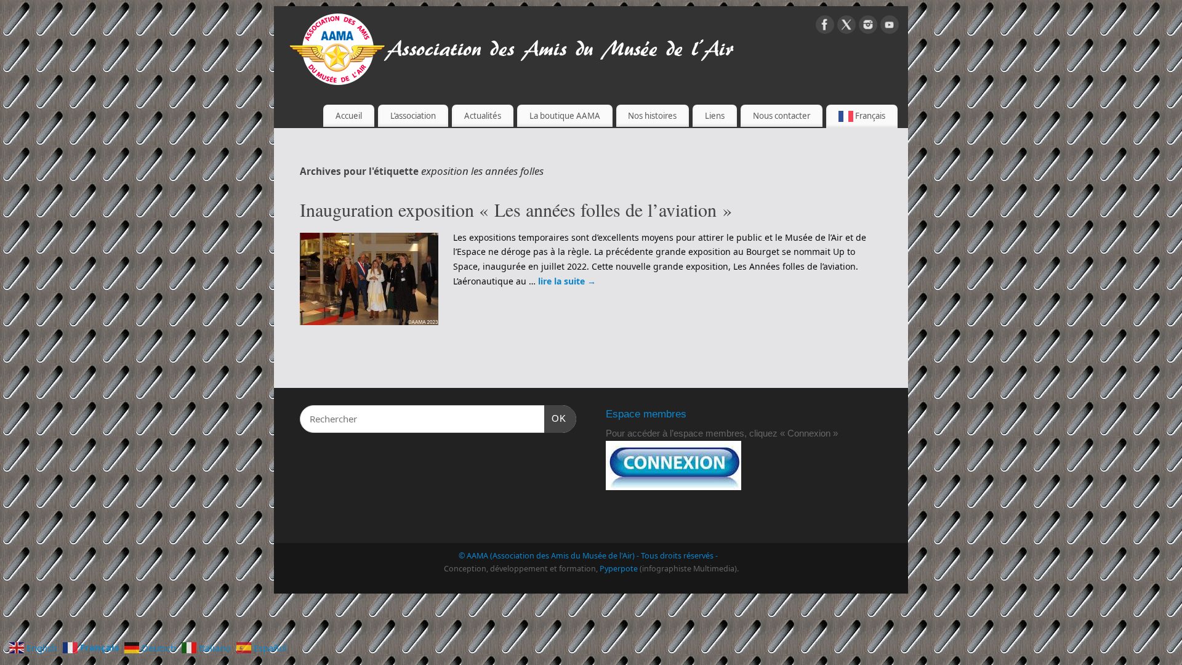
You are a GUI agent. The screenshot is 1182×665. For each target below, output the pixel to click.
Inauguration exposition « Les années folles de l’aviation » (516, 209)
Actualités (482, 115)
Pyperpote (619, 568)
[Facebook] (825, 26)
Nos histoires (652, 115)
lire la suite (567, 281)
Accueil (349, 115)
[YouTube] (889, 26)
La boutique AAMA (564, 115)
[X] (846, 26)
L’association (413, 115)
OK (555, 418)
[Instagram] (868, 26)
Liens (715, 115)
